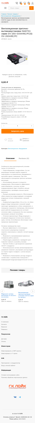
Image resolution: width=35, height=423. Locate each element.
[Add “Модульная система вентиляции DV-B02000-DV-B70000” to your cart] (6, 290)
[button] (27, 140)
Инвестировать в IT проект (9, 353)
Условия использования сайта (10, 375)
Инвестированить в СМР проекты (11, 351)
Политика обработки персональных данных (14, 377)
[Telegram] (20, 397)
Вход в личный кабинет (8, 365)
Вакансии (4, 327)
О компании (5, 321)
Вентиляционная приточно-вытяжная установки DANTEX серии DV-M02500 (26, 295)
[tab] (10, 159)
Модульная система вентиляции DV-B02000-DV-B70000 (8, 295)
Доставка (4, 339)
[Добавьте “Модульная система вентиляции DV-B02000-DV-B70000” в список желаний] (10, 290)
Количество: (4, 123)
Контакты (4, 324)
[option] (9, 291)
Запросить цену (17, 131)
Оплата (3, 341)
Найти (31, 8)
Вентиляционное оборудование (17, 148)
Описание (10, 158)
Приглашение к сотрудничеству (10, 363)
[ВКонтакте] (15, 397)
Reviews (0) (24, 158)
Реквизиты (4, 329)
